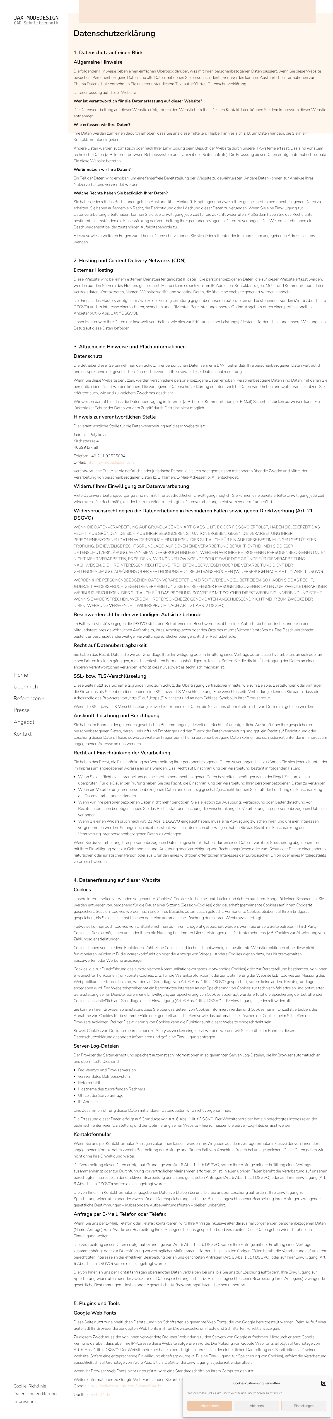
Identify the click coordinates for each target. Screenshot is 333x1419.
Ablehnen (257, 1406)
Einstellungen (304, 1406)
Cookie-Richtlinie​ (30, 1386)
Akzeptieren (210, 1406)
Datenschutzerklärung (35, 1394)
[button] (323, 1383)
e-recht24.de (98, 1394)
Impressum (25, 1401)
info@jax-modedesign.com (110, 462)
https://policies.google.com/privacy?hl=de (124, 1386)
